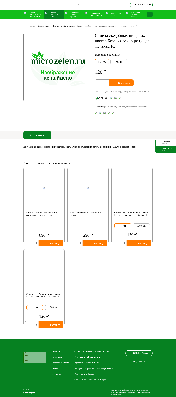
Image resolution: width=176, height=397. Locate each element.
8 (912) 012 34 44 (143, 5)
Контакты (82, 5)
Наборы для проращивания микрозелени (93, 368)
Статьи (55, 368)
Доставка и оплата (67, 5)
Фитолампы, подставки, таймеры (90, 379)
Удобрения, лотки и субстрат (87, 363)
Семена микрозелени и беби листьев (91, 351)
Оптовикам (51, 5)
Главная (56, 351)
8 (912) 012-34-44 (140, 353)
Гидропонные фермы (84, 374)
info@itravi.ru (139, 361)
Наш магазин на (28, 355)
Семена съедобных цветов (87, 357)
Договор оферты (29, 392)
